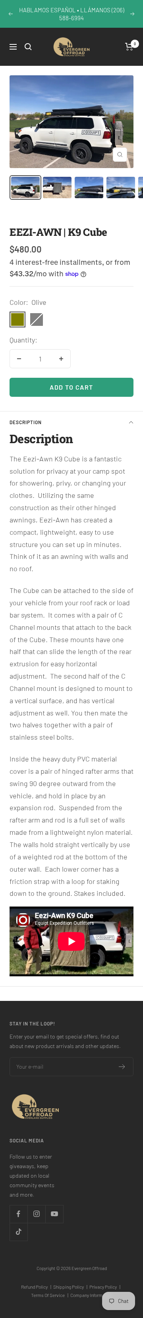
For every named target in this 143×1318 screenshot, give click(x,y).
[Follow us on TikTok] (18, 1232)
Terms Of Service (49, 1295)
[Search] (28, 46)
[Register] (122, 1066)
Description (26, 422)
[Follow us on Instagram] (36, 1214)
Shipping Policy (70, 1286)
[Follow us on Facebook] (18, 1214)
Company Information (91, 1295)
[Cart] (129, 47)
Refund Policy (36, 1286)
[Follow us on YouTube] (54, 1214)
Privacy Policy (104, 1286)
